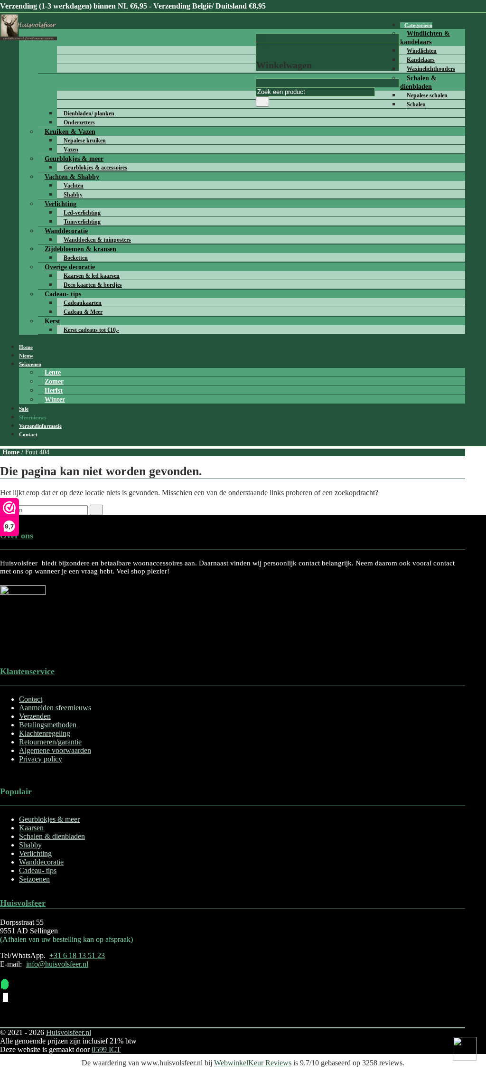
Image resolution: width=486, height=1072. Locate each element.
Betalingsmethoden (47, 725)
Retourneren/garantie (50, 742)
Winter (55, 399)
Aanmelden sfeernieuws (55, 708)
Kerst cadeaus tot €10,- (91, 330)
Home (26, 347)
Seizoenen (30, 364)
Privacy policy (40, 759)
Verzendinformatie (40, 426)
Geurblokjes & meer (49, 819)
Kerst (52, 321)
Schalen (416, 104)
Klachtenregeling (44, 733)
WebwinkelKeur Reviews (252, 1063)
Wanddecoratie (41, 862)
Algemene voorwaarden (55, 750)
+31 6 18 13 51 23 (77, 955)
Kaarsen (31, 828)
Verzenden (35, 716)
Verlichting (35, 853)
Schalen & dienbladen (418, 82)
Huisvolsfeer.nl (68, 1032)
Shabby (30, 845)
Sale (23, 409)
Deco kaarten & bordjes (93, 285)
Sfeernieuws (32, 417)
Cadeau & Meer (83, 312)
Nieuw (26, 355)
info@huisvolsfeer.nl (57, 964)
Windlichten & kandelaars (425, 38)
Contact (28, 434)
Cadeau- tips (37, 870)
